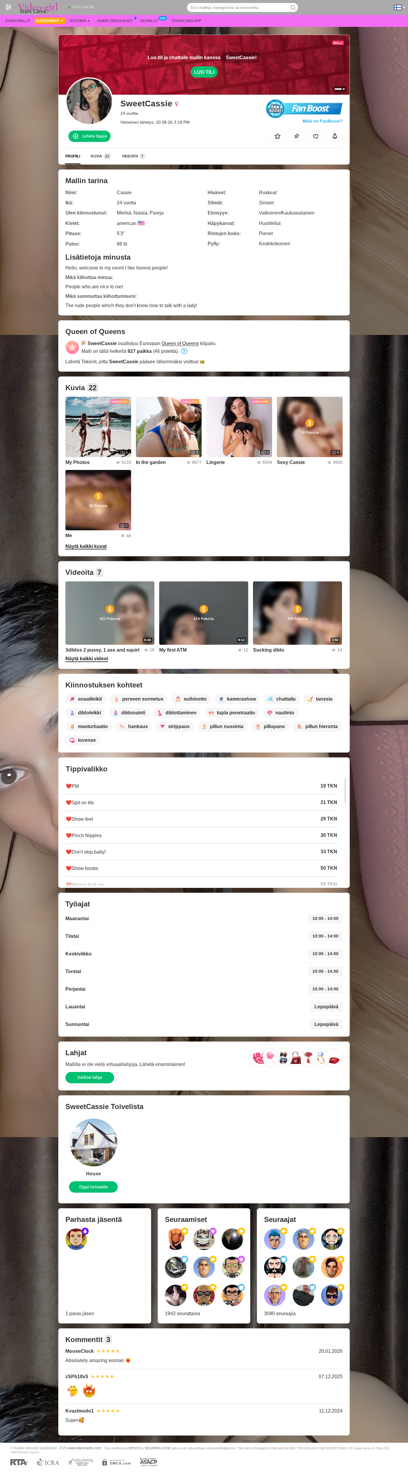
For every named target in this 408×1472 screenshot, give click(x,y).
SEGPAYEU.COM (157, 1448)
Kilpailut (149, 21)
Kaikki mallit (17, 21)
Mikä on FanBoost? (323, 121)
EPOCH (134, 1448)
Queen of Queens (180, 343)
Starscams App (186, 21)
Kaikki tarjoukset (115, 21)
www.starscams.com (84, 1448)
